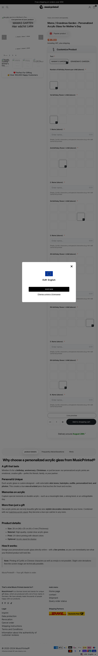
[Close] (71, 266)
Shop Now (49, 289)
